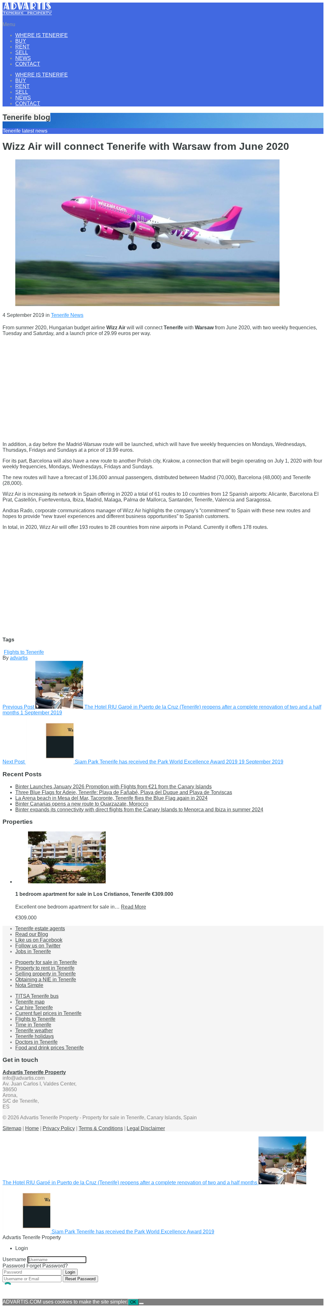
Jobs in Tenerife (33, 951)
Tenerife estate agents (40, 928)
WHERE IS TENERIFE (41, 35)
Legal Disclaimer (146, 1128)
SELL (21, 52)
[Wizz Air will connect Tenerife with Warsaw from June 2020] (147, 304)
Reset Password (80, 1278)
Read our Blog (31, 934)
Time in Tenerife (33, 1024)
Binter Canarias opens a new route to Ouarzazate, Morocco (81, 804)
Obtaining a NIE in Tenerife (45, 979)
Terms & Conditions (101, 1128)
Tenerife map (30, 1002)
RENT (22, 46)
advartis (19, 658)
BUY (20, 41)
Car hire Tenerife (34, 1007)
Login (70, 1272)
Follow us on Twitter (37, 945)
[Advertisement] (163, 386)
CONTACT (27, 64)
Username (14, 1259)
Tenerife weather (34, 1030)
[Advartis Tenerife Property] (27, 13)
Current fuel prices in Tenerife (48, 1013)
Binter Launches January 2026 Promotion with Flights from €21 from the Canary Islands (113, 786)
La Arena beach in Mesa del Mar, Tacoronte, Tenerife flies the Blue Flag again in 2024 (111, 798)
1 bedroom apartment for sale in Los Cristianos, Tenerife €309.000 (94, 894)
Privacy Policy (59, 1128)
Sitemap (12, 1128)
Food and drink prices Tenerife (49, 1047)
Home (32, 1128)
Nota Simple (29, 985)
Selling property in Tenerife (45, 973)
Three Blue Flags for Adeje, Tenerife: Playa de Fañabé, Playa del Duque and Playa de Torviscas (123, 792)
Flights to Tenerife (24, 652)
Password (14, 1265)
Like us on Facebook (38, 940)
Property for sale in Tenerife (46, 962)
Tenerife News (67, 315)
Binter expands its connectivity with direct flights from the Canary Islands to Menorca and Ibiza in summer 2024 (139, 809)
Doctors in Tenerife (36, 1042)
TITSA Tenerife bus (37, 996)
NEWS (23, 58)
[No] (141, 1303)
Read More (133, 907)
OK (133, 1302)
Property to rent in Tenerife (44, 968)
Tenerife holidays (34, 1036)
